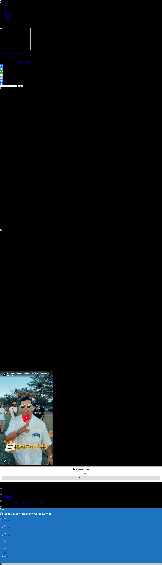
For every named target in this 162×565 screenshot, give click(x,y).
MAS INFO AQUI (24, 62)
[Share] (81, 83)
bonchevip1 (11, 57)
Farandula (7, 14)
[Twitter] (81, 68)
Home (5, 5)
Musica (6, 12)
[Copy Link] (81, 77)
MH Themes (29, 506)
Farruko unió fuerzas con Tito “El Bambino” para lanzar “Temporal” (24, 502)
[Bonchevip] (4, 1)
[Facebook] (81, 65)
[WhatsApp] (81, 71)
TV (5, 9)
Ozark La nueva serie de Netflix (12, 54)
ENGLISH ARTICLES (11, 7)
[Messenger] (81, 80)
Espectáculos (7, 17)
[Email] (81, 74)
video (5, 11)
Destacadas (7, 16)
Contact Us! (7, 19)
